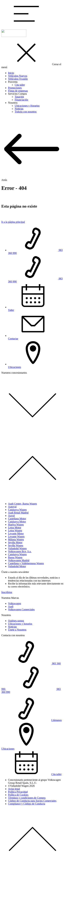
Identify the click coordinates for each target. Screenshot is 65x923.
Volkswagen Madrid (18, 560)
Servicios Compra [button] (17, 93)
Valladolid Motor (17, 566)
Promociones (15, 87)
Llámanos (56, 720)
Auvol (11, 515)
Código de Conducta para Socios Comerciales (32, 800)
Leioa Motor (14, 527)
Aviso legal (14, 788)
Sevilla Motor (15, 542)
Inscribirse (6, 592)
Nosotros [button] (13, 102)
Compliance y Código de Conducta (26, 803)
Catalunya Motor (17, 521)
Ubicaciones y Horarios (27, 105)
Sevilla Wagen (15, 545)
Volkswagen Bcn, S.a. (19, 551)
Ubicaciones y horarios (20, 623)
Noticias (19, 108)
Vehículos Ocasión (18, 78)
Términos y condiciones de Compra (27, 797)
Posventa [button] (13, 81)
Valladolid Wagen (17, 548)
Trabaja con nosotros (25, 111)
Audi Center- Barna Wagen (22, 503)
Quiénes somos (16, 620)
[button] (26, 25)
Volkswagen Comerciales (21, 609)
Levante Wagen (16, 536)
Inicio (11, 72)
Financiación (21, 99)
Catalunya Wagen (17, 509)
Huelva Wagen (16, 524)
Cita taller (20, 84)
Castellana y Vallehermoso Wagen (26, 563)
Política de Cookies (18, 794)
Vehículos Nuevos (17, 75)
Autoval (12, 506)
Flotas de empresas (18, 90)
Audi (10, 606)
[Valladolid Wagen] (13, 36)
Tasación (19, 96)
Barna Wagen (15, 557)
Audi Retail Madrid (18, 512)
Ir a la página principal (13, 221)
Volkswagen (14, 603)
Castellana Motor (17, 518)
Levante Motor (16, 533)
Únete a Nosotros (17, 629)
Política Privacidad (18, 791)
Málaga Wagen (16, 539)
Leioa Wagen (15, 530)
